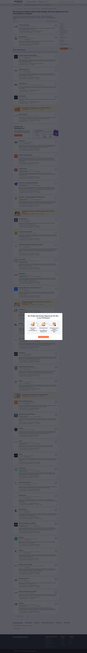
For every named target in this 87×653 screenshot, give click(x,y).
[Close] (61, 314)
